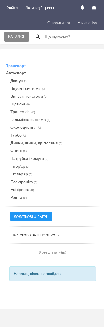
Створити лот (58, 22)
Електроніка (23, 181)
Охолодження (25, 127)
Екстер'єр (21, 174)
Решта (18, 197)
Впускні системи (27, 88)
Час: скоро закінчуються (34, 235)
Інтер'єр (19, 166)
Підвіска (20, 104)
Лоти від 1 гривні (39, 7)
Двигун (18, 80)
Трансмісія (22, 111)
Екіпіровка (22, 189)
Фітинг (18, 150)
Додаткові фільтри (31, 216)
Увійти (12, 7)
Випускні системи (28, 96)
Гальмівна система (30, 119)
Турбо (18, 135)
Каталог (16, 36)
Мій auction (87, 22)
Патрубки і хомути (29, 158)
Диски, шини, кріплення (36, 142)
